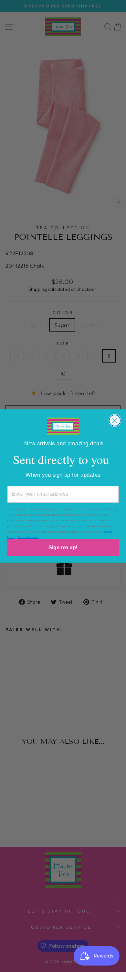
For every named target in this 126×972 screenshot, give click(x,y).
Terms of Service (27, 537)
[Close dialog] (115, 420)
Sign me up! (62, 547)
